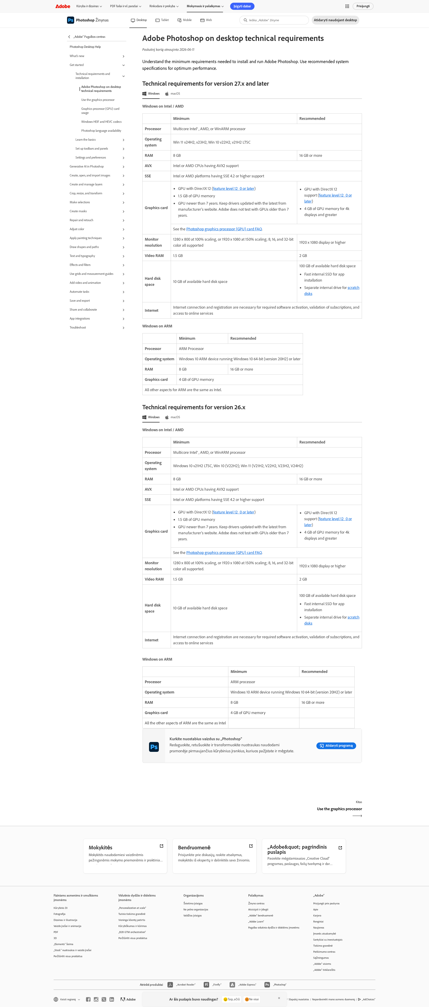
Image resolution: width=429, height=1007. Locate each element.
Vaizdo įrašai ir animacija (67, 926)
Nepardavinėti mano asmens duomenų (333, 999)
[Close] (279, 998)
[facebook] (88, 999)
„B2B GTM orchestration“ (132, 932)
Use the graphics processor (97, 100)
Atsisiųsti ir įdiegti (258, 909)
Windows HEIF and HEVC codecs (101, 122)
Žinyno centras (256, 903)
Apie (315, 909)
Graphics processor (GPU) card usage (100, 111)
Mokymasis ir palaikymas (203, 6)
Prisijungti (363, 6)
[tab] (151, 94)
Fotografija (59, 914)
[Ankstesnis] (196, 813)
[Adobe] (63, 6)
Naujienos (318, 927)
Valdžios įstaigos (192, 915)
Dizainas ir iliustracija (65, 920)
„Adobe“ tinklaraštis (324, 969)
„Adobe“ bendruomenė (260, 915)
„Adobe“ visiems (322, 963)
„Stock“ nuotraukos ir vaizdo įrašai (72, 950)
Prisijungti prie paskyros (326, 903)
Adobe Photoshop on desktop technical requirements (101, 89)
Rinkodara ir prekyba (162, 6)
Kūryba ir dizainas (87, 6)
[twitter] (104, 999)
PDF (56, 932)
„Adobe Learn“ (256, 921)
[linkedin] (111, 999)
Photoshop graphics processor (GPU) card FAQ (224, 229)
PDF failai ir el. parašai (124, 6)
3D (55, 938)
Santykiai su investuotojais (328, 939)
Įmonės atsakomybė (324, 933)
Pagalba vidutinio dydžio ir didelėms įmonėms (273, 927)
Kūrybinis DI (60, 907)
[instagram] (96, 999)
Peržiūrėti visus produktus (68, 956)
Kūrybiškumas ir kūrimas (132, 926)
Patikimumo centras (324, 951)
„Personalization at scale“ (132, 907)
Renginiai (318, 921)
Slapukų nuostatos (299, 999)
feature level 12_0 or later (233, 188)
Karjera (317, 915)
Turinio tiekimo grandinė (131, 914)
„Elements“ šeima (63, 944)
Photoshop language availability (101, 131)
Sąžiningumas (321, 957)
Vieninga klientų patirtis (131, 920)
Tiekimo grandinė (323, 945)
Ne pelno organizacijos (195, 909)
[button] (347, 6)
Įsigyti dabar (242, 6)
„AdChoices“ (368, 999)
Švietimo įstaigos (193, 903)
